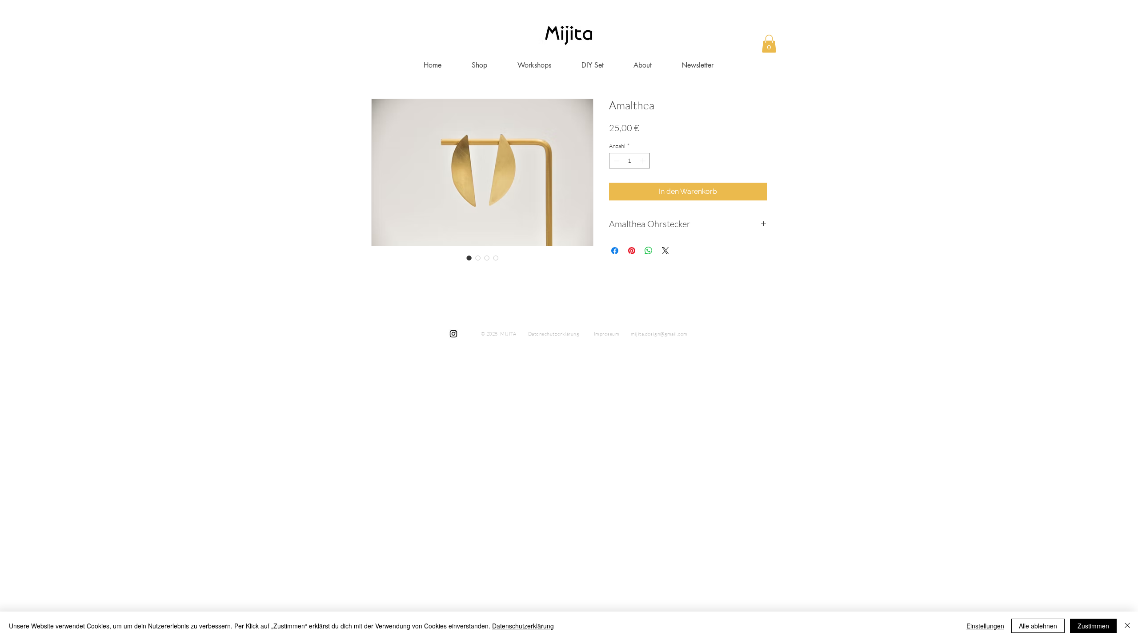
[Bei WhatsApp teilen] (648, 250)
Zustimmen (1093, 625)
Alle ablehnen (1038, 625)
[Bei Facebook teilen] (614, 250)
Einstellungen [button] (985, 625)
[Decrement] (615, 160)
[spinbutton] (629, 160)
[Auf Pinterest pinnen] (631, 250)
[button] (769, 44)
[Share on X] (665, 250)
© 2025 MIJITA (499, 334)
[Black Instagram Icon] (453, 334)
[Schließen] (1127, 626)
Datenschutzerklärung (523, 625)
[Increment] (643, 160)
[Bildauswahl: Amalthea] (469, 257)
